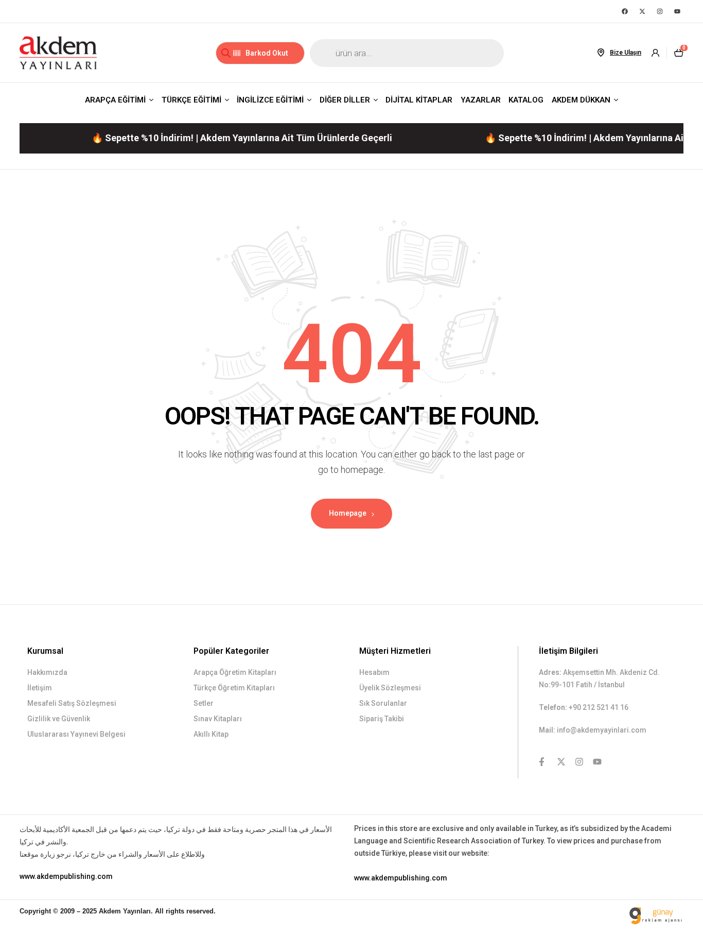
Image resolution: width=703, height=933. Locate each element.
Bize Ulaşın (625, 52)
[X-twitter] (642, 11)
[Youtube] (677, 11)
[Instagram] (660, 11)
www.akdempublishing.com (66, 876)
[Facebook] (625, 11)
